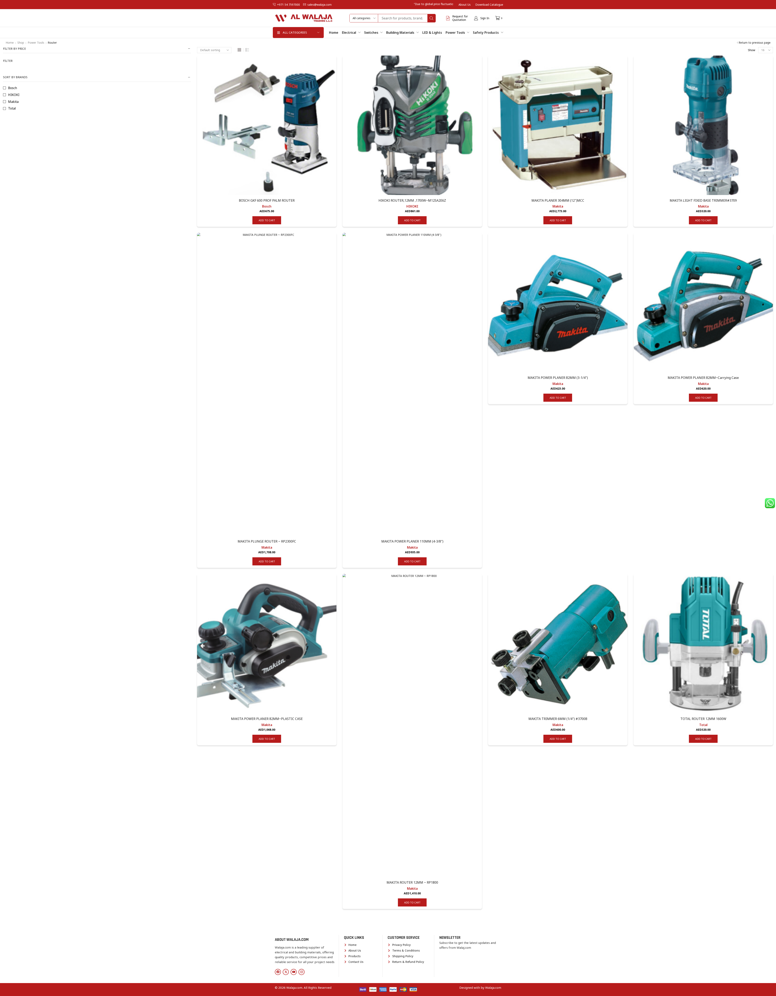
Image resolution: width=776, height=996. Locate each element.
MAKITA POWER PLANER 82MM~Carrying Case (703, 377)
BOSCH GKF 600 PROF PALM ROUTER (267, 200)
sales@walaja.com (319, 4)
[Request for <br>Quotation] (448, 18)
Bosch (266, 206)
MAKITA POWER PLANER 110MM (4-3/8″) (412, 541)
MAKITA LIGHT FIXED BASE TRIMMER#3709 (703, 200)
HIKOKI (412, 206)
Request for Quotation (460, 18)
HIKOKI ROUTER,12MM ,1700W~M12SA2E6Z (412, 200)
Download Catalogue (489, 4)
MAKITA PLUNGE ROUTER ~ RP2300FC (267, 541)
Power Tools (36, 42)
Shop (20, 42)
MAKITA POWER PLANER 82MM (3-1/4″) (558, 377)
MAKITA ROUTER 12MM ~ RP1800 (412, 882)
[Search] (431, 18)
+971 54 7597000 (288, 4)
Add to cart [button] (267, 220)
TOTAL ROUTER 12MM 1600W (703, 719)
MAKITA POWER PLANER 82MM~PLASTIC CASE (267, 719)
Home (10, 42)
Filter (8, 61)
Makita (557, 206)
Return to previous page (755, 42)
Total (703, 725)
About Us (465, 4)
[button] (481, 18)
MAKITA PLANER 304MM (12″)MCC (557, 200)
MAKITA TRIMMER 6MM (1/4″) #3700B (557, 719)
